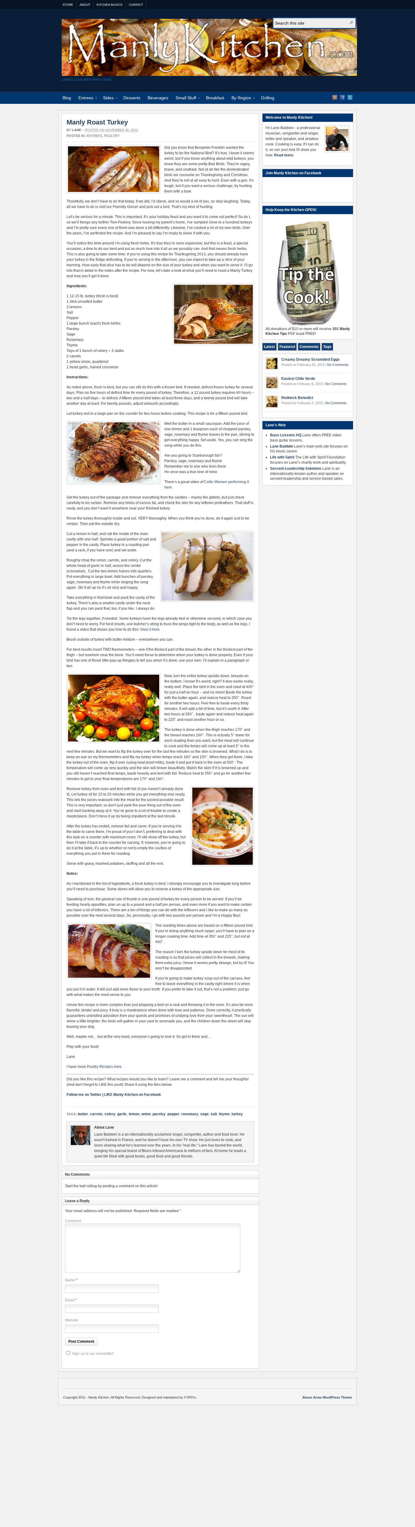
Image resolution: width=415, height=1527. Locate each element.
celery (110, 1114)
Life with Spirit (282, 457)
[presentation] (269, 347)
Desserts (131, 97)
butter (83, 1114)
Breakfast (215, 97)
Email (69, 1300)
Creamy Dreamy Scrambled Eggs (310, 359)
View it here (149, 629)
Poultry (111, 136)
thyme (224, 1114)
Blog (67, 97)
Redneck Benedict (297, 398)
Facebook (342, 97)
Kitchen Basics (109, 4)
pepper (173, 1114)
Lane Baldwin (281, 446)
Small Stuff (184, 98)
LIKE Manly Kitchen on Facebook (132, 1094)
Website (71, 1320)
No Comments (337, 364)
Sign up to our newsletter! (93, 1353)
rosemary (189, 1114)
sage (204, 1114)
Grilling (267, 97)
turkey (237, 1114)
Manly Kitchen (209, 47)
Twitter (350, 97)
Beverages (158, 97)
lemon (134, 1114)
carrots (96, 1114)
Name (70, 1280)
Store (68, 4)
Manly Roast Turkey (97, 122)
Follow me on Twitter (84, 1094)
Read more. (284, 155)
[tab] (269, 347)
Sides (106, 98)
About (85, 4)
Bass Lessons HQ (285, 435)
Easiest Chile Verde (298, 379)
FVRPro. (190, 1397)
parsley (159, 1114)
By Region (239, 98)
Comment (73, 1221)
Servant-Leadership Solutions (295, 468)
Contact (136, 4)
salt (214, 1114)
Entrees (84, 98)
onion (146, 1114)
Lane (76, 130)
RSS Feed (335, 97)
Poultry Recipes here (104, 1067)
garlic (122, 1114)
